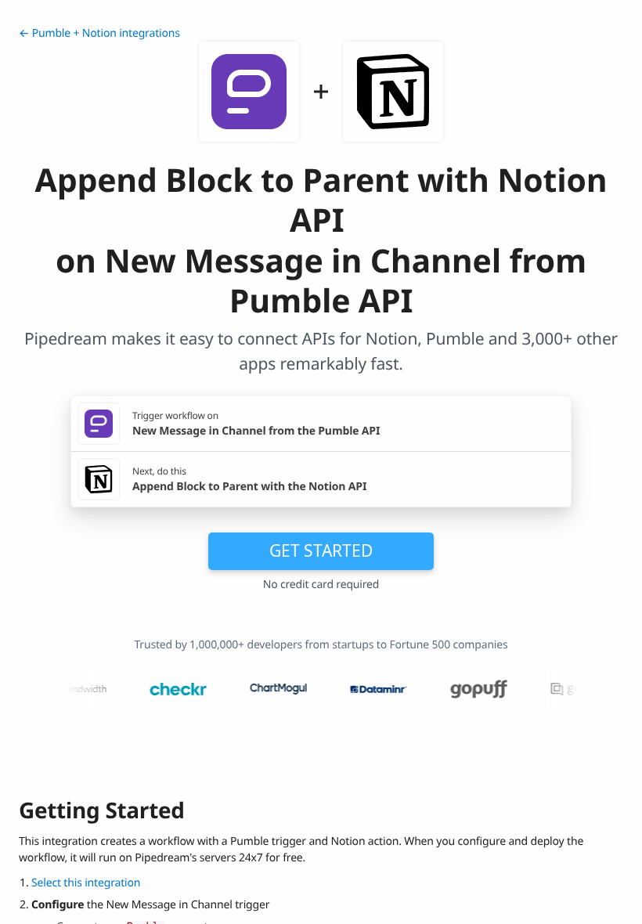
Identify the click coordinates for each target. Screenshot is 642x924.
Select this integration (85, 882)
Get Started (321, 550)
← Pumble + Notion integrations (99, 33)
